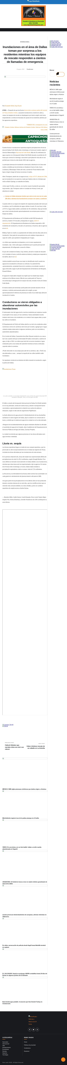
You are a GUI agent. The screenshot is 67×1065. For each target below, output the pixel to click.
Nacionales (5, 1042)
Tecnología (5, 1054)
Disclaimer (26, 1051)
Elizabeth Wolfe (9, 106)
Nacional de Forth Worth (23, 152)
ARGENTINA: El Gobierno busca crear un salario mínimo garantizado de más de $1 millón (57, 124)
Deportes (4, 1053)
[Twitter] (33, 1029)
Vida (3, 1045)
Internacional (24, 41)
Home (25, 1042)
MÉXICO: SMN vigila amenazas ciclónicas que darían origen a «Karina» (24, 789)
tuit (7, 228)
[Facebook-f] (29, 1029)
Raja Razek (18, 106)
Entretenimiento (6, 1047)
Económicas (5, 1049)
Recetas (4, 1051)
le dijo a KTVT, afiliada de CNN (38, 176)
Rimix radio (5, 1062)
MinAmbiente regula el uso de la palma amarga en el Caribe (20, 818)
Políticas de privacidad (30, 1045)
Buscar (52, 70)
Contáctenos (27, 1048)
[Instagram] (37, 1029)
